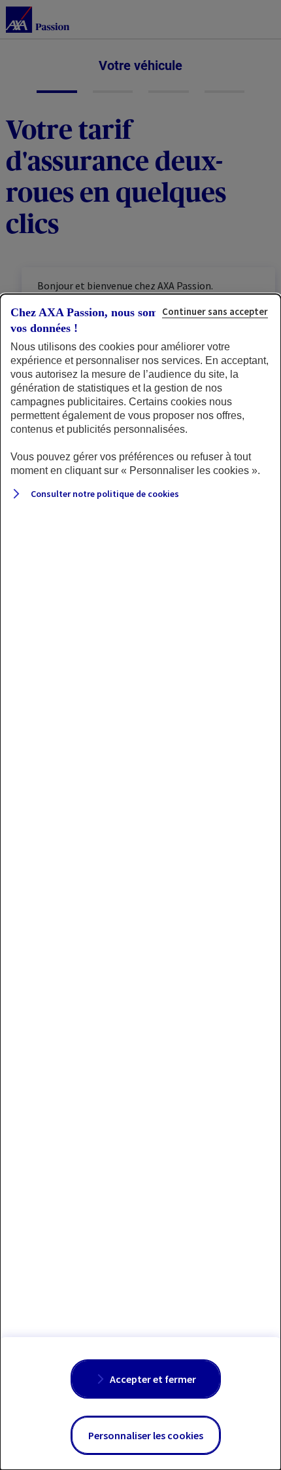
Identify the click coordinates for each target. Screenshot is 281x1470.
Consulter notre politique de (104, 494)
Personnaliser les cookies (145, 1435)
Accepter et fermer (153, 1379)
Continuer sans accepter (215, 311)
